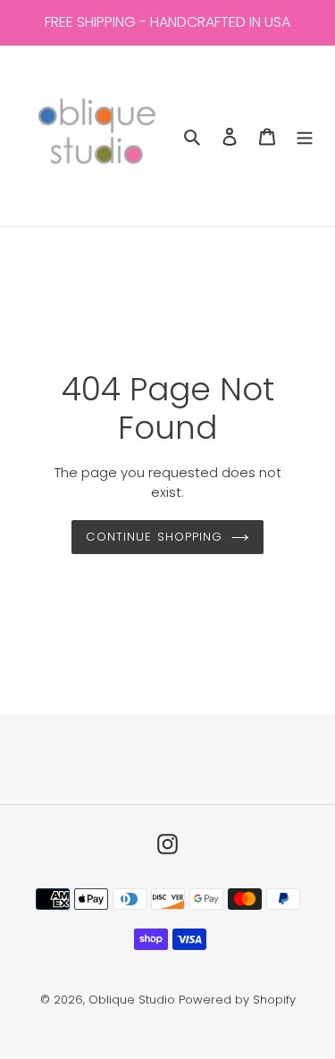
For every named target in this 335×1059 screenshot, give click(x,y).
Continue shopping (154, 536)
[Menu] (304, 135)
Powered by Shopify (237, 999)
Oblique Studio (131, 999)
